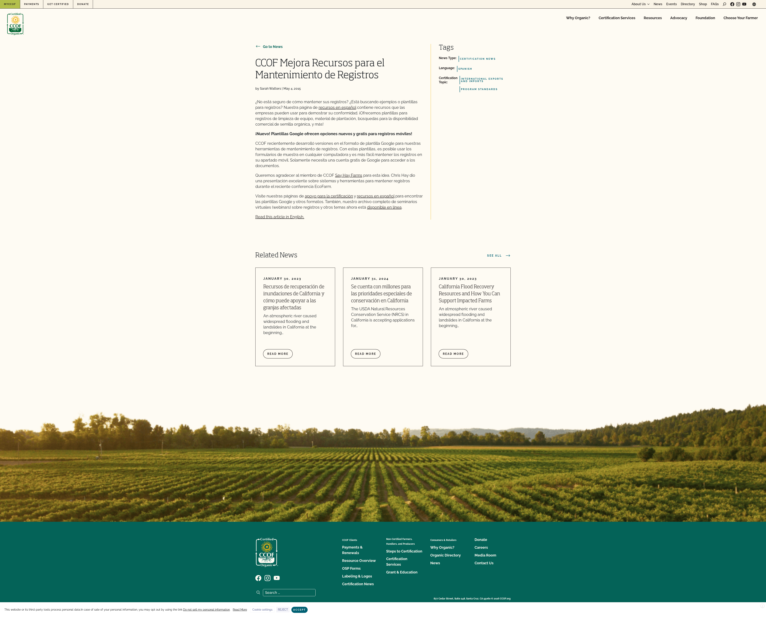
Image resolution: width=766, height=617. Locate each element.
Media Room (485, 555)
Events (671, 4)
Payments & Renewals (352, 550)
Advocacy (678, 18)
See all (494, 255)
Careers (481, 547)
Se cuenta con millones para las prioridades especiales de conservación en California (381, 294)
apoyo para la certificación (329, 196)
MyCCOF (10, 4)
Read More (240, 609)
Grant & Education (402, 572)
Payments (31, 4)
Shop (703, 4)
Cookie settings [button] (262, 609)
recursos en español (337, 107)
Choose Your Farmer (741, 18)
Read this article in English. (279, 216)
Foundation (705, 18)
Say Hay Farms (348, 175)
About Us (639, 4)
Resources (653, 18)
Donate (83, 4)
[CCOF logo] (15, 20)
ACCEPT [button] (299, 609)
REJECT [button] (283, 609)
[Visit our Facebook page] (732, 4)
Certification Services (617, 18)
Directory (688, 4)
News (658, 4)
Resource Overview (359, 560)
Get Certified (58, 4)
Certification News (358, 584)
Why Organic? (578, 18)
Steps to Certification (404, 551)
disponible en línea (384, 207)
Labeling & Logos (357, 576)
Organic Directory (445, 555)
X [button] (762, 606)
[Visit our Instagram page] (738, 4)
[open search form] (724, 4)
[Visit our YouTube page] (744, 4)
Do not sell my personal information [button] (206, 609)
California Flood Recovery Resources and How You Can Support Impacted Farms (469, 294)
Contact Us (484, 563)
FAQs (715, 4)
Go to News (273, 47)
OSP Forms (351, 568)
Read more (277, 353)
